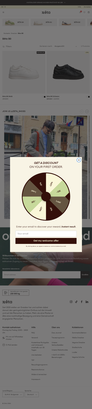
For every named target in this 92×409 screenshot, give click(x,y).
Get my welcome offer (46, 241)
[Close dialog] (79, 160)
